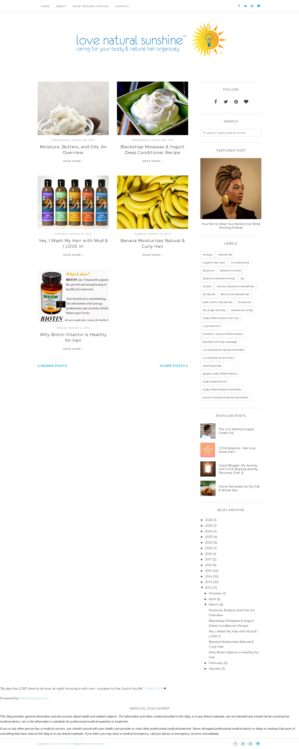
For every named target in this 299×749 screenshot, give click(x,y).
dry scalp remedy (214, 310)
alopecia (208, 270)
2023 (209, 537)
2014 (208, 576)
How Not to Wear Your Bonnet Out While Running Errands (231, 225)
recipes (208, 254)
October (215, 593)
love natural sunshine (60, 743)
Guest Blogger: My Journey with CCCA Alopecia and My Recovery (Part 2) (238, 469)
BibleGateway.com (34, 698)
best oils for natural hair (218, 302)
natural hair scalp (242, 310)
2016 (208, 565)
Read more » (73, 161)
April (212, 599)
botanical (244, 302)
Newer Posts (54, 366)
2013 (208, 582)
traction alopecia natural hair (235, 286)
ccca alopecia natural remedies (223, 349)
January (215, 668)
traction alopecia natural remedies (225, 397)
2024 (209, 531)
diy (242, 278)
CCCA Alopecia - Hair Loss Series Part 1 (237, 450)
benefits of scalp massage (220, 341)
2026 (209, 520)
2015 (208, 571)
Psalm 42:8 (154, 688)
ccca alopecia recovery (218, 357)
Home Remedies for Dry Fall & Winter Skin (239, 488)
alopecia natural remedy (219, 278)
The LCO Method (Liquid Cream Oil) (236, 431)
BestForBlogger (95, 743)
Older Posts (172, 366)
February (216, 663)
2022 (209, 542)
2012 (208, 588)
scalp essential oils (215, 381)
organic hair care (214, 262)
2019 (208, 554)
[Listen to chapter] (165, 688)
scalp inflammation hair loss (221, 318)
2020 (209, 548)
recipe (207, 286)
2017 (208, 559)
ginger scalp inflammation (220, 373)
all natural (209, 294)
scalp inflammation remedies (222, 389)
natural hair (225, 254)
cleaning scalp (212, 365)
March (214, 604)
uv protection (211, 326)
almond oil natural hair (234, 294)
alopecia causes (230, 270)
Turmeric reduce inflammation (223, 333)
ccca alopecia (239, 262)
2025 (209, 525)
